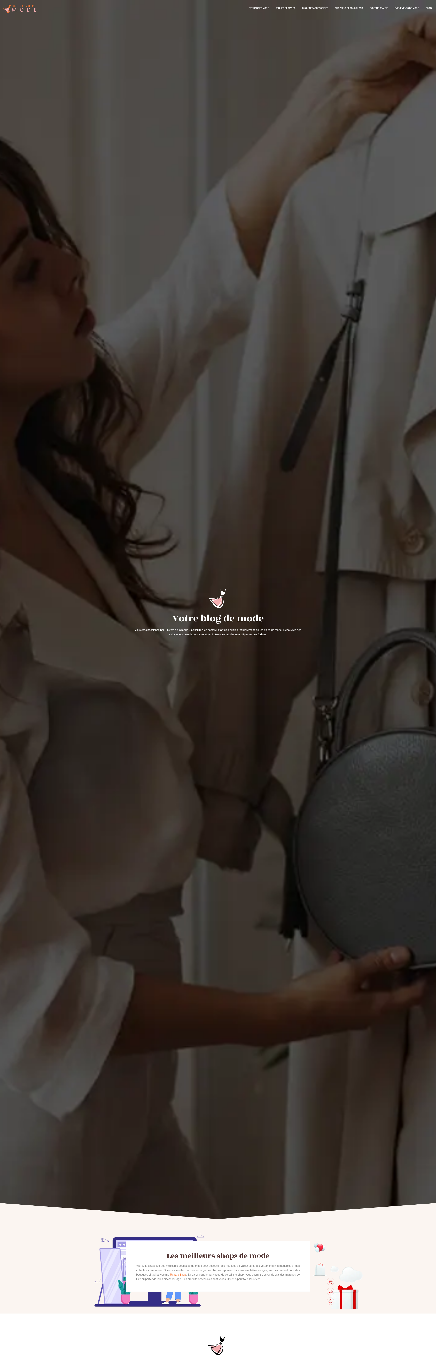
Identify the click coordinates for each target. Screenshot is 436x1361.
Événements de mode (407, 8)
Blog (429, 8)
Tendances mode (259, 8)
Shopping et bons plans (349, 8)
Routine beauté (379, 8)
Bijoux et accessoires (315, 8)
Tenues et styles (285, 8)
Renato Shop (178, 1274)
